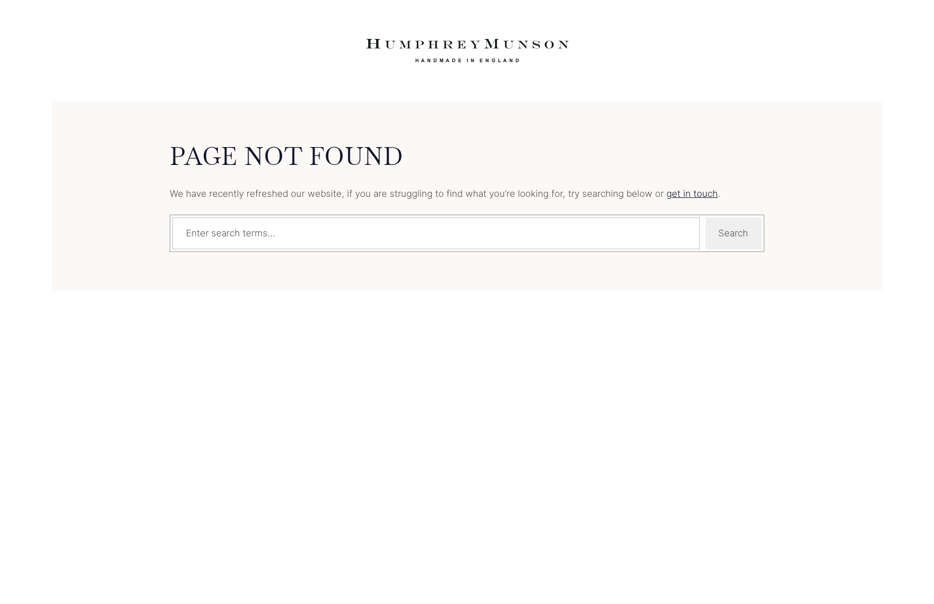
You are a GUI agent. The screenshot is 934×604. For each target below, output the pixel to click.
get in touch (692, 193)
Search (733, 233)
